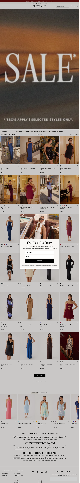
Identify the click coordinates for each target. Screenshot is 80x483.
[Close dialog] (57, 216)
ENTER (39, 261)
